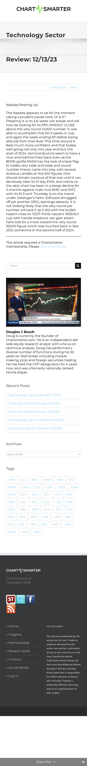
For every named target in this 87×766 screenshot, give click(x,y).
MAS (69, 502)
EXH (69, 494)
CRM (74, 487)
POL (11, 517)
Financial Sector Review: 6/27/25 (33, 403)
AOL (23, 480)
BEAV (12, 487)
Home (13, 626)
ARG (35, 480)
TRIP (33, 524)
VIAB (67, 524)
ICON (46, 502)
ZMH (37, 532)
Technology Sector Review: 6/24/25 (36, 420)
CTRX (12, 494)
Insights (15, 634)
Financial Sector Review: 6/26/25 (34, 412)
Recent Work (19, 651)
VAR (55, 524)
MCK (11, 509)
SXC (21, 524)
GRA (23, 502)
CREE (62, 487)
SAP (45, 517)
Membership (18, 643)
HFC (35, 502)
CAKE (25, 487)
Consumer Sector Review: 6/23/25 (35, 428)
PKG (70, 509)
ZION (25, 532)
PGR (59, 509)
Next (74, 87)
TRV (44, 524)
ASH (60, 480)
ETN (58, 494)
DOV (35, 494)
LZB (58, 502)
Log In (13, 676)
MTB (35, 509)
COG (38, 487)
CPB (49, 487)
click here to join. (53, 246)
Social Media (18, 668)
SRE (67, 517)
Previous (59, 87)
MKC (23, 509)
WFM (12, 532)
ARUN (47, 480)
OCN (47, 509)
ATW (71, 480)
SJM (56, 517)
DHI (24, 494)
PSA (22, 517)
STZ (11, 524)
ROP (34, 517)
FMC (11, 502)
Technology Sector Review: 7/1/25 (34, 395)
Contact (14, 659)
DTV (47, 494)
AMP (11, 480)
